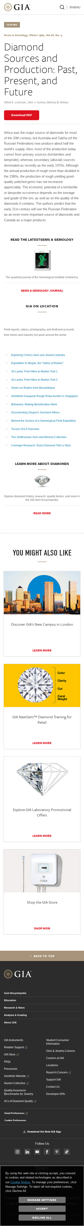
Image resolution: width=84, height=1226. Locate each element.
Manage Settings (42, 1200)
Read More (42, 513)
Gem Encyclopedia (15, 993)
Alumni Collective (14, 1083)
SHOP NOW (42, 928)
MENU (76, 7)
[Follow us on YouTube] (37, 1152)
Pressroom (10, 1068)
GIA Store (9, 1054)
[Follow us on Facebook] (47, 1152)
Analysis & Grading (15, 1015)
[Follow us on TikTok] (67, 1152)
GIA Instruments (13, 1040)
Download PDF (21, 115)
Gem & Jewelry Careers (60, 1050)
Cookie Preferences (15, 1120)
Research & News (14, 1007)
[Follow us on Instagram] (17, 1152)
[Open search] (62, 7)
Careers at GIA (55, 1058)
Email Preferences (14, 1113)
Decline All (42, 1217)
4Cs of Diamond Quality (18, 1101)
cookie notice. (20, 1182)
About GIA (10, 1022)
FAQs (7, 1061)
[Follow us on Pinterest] (57, 1152)
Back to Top (44, 956)
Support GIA (53, 1079)
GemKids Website (15, 1076)
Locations (52, 1065)
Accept (42, 1208)
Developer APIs (55, 1094)
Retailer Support (14, 1047)
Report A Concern (57, 1072)
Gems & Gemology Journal (42, 290)
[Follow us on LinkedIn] (27, 1152)
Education (10, 1000)
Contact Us (53, 1086)
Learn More (42, 650)
